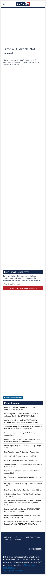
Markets (18, 539)
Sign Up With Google (12, 570)
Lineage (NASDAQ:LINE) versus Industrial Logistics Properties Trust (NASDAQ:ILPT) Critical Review (22, 523)
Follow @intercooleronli (14, 398)
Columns (7, 539)
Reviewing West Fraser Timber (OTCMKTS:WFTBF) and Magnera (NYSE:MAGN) (22, 510)
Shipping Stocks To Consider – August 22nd (20, 456)
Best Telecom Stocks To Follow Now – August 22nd (22, 490)
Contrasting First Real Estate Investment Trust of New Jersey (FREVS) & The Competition (22, 440)
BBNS (40, 549)
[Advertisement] (23, 26)
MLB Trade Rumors (33, 537)
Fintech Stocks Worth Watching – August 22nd (21, 460)
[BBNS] (23, 9)
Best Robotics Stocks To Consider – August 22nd (21, 452)
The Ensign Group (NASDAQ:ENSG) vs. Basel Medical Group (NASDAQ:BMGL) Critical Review (23, 427)
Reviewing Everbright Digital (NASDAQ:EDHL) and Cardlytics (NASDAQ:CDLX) (22, 516)
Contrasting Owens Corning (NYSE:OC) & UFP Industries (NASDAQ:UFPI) (20, 408)
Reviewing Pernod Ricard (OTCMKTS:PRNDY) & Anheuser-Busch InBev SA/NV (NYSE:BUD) (21, 415)
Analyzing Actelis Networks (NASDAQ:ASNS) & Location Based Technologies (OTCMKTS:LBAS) (21, 421)
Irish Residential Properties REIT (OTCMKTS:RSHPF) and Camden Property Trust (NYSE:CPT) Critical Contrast (22, 502)
